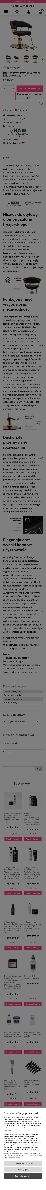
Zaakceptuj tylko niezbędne (23, 1163)
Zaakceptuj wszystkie (23, 1176)
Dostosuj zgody (23, 1170)
